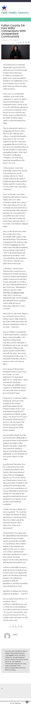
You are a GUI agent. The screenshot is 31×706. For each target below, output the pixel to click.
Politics (16, 40)
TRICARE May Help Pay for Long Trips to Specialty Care (15, 665)
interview (8, 131)
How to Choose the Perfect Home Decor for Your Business (16, 660)
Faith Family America (15, 12)
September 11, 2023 (7, 40)
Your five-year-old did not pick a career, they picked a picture (16, 652)
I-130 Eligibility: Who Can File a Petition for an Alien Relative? (15, 656)
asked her (15, 245)
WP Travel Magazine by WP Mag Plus (20, 702)
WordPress (12, 701)
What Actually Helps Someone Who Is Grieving (15, 669)
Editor (15, 635)
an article (8, 144)
